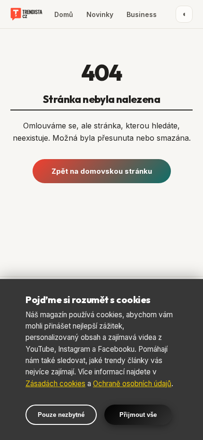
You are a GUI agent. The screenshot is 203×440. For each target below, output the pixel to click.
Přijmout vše (138, 414)
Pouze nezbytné (61, 414)
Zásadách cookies (55, 383)
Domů (63, 14)
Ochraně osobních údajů (132, 383)
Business (142, 14)
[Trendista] (26, 14)
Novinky (99, 14)
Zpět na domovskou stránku (101, 171)
